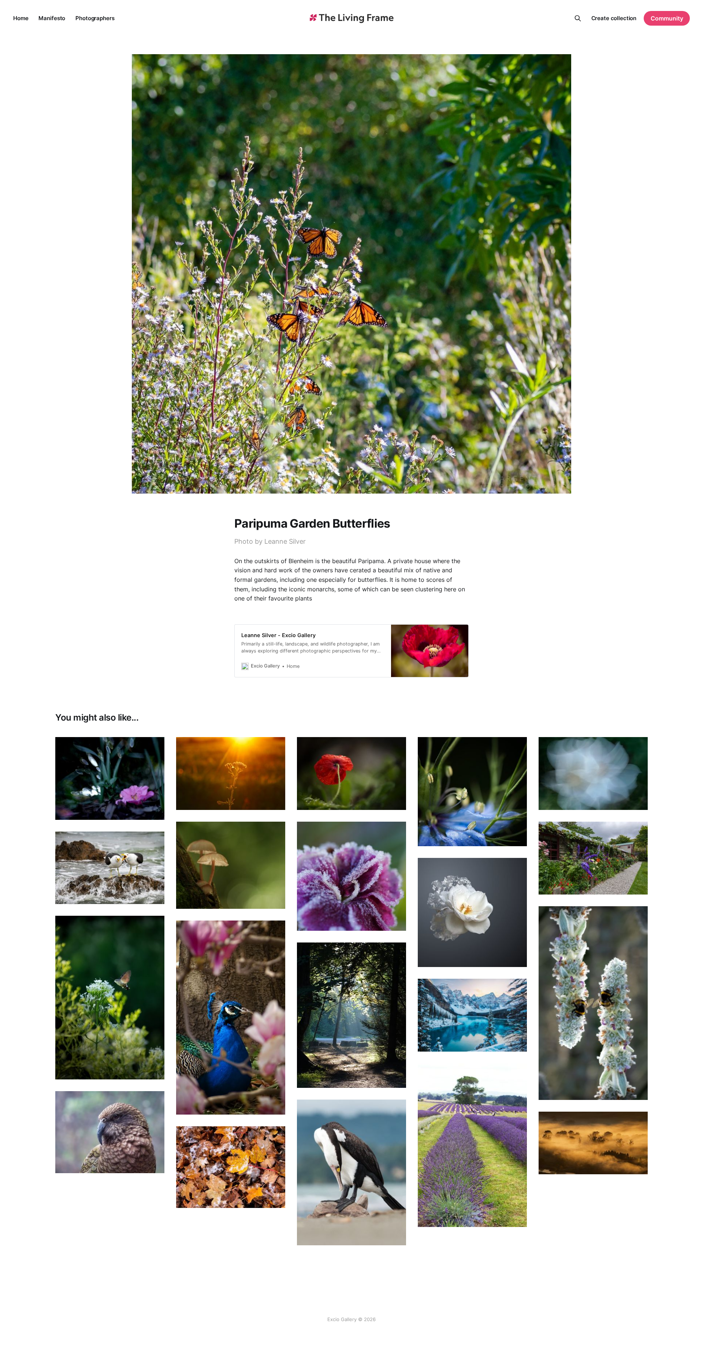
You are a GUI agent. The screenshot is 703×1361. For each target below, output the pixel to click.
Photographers (94, 18)
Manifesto (51, 18)
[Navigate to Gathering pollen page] (109, 997)
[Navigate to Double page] (593, 1003)
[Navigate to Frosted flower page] (351, 876)
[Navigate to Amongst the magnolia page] (230, 1017)
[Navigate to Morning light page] (351, 1015)
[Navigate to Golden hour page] (230, 773)
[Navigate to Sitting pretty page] (109, 778)
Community (667, 18)
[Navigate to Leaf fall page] (230, 1167)
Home (20, 18)
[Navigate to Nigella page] (472, 791)
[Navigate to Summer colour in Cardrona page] (593, 858)
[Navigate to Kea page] (109, 1132)
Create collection (614, 18)
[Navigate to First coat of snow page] (472, 1015)
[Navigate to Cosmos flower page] (593, 773)
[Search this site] (577, 18)
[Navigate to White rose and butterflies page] (472, 912)
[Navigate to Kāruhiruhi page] (351, 1172)
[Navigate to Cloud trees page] (593, 1143)
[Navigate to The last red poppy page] (351, 773)
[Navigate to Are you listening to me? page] (109, 868)
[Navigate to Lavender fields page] (472, 1145)
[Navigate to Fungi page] (230, 865)
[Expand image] (153, 808)
